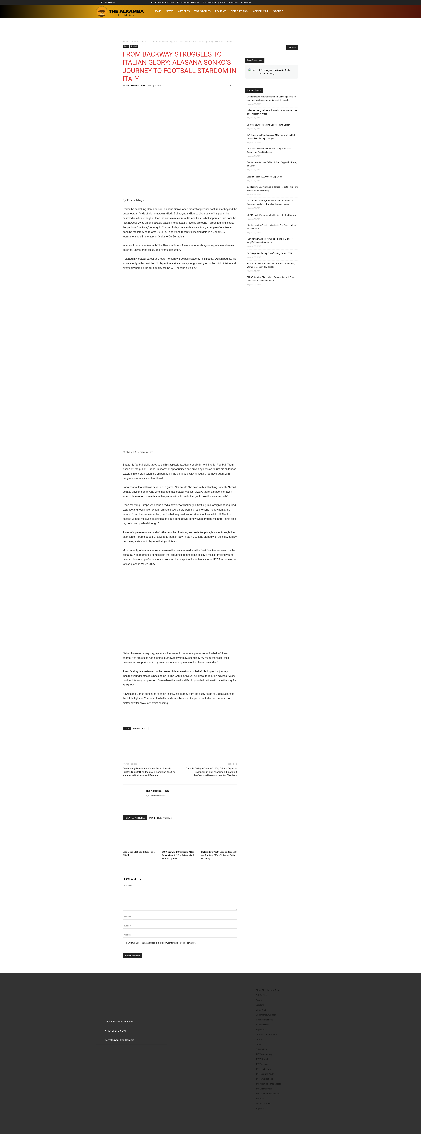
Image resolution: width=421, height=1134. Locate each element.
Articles (184, 11)
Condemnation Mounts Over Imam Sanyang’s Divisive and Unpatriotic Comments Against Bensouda (271, 98)
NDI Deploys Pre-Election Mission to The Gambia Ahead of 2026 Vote (272, 227)
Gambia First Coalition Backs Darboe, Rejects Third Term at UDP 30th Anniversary (272, 189)
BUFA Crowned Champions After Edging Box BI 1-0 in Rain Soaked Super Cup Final (178, 855)
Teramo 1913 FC (140, 728)
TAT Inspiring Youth (265, 1074)
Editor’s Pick (239, 11)
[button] (322, 11)
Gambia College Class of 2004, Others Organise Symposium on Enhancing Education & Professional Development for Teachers (211, 772)
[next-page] (130, 865)
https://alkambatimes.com (156, 795)
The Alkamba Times (135, 85)
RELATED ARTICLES (135, 818)
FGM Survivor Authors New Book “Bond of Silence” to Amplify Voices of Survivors (271, 241)
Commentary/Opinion (266, 1014)
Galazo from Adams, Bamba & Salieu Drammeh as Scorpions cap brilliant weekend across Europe (270, 202)
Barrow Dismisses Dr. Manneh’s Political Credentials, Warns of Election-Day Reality (271, 265)
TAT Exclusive (262, 1064)
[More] (148, 93)
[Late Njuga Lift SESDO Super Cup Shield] (141, 837)
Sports (278, 11)
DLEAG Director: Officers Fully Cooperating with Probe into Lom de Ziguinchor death (271, 279)
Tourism (260, 1098)
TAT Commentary (264, 1054)
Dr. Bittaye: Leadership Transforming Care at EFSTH (270, 253)
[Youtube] (323, 2)
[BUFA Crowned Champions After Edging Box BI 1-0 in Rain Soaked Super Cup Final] (180, 837)
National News (262, 1024)
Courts (259, 1039)
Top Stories (202, 11)
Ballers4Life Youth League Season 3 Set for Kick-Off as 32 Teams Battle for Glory (218, 855)
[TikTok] (312, 2)
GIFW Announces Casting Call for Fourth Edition (268, 125)
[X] (317, 2)
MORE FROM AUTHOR (160, 818)
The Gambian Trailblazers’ (268, 1093)
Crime (258, 1044)
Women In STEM (263, 1103)
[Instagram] (290, 2)
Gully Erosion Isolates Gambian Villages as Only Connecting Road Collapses (269, 150)
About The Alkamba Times (162, 2)
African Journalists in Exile (188, 2)
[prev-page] (125, 865)
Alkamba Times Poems (266, 1034)
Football (145, 41)
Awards (259, 1000)
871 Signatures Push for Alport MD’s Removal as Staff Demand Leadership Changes (271, 137)
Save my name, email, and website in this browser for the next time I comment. (161, 943)
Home (157, 11)
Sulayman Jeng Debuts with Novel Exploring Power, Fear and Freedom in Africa (272, 112)
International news (264, 1019)
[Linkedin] (296, 2)
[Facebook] (285, 2)
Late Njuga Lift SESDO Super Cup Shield (264, 177)
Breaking (260, 1005)
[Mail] (301, 2)
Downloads (233, 2)
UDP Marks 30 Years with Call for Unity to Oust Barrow (271, 215)
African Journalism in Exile (274, 70)
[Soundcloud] (306, 2)
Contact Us (246, 2)
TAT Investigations (264, 1078)
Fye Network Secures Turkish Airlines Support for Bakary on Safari (272, 164)
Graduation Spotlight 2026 (214, 2)
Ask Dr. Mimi (261, 11)
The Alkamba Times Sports (268, 1083)
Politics (220, 11)
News (169, 11)
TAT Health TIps (263, 1069)
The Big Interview (264, 1088)
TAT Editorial (262, 1059)
